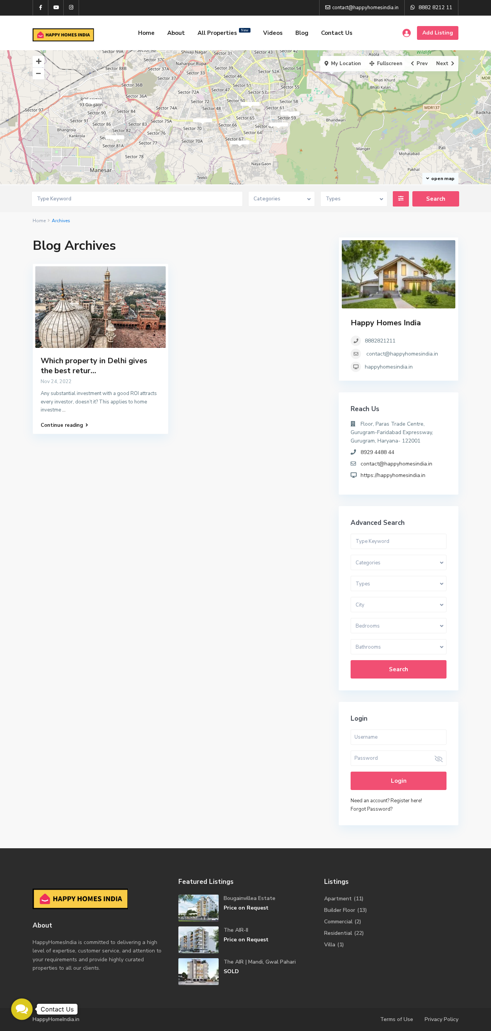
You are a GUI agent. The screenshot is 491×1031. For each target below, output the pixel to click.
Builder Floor (339, 910)
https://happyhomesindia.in (393, 475)
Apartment (338, 898)
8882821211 (380, 340)
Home (146, 33)
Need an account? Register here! (386, 800)
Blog (301, 33)
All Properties (223, 32)
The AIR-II (236, 930)
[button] (22, 1009)
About (176, 33)
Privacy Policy (441, 1019)
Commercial (338, 921)
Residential (338, 933)
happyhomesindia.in (389, 366)
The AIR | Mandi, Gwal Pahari (260, 961)
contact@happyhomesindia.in (402, 353)
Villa (329, 944)
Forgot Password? (371, 809)
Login (399, 781)
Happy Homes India (386, 323)
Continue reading (62, 425)
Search (398, 669)
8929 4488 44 (377, 452)
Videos (273, 33)
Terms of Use (396, 1019)
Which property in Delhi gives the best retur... (94, 366)
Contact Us (337, 33)
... (64, 409)
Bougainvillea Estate (249, 898)
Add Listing (437, 32)
